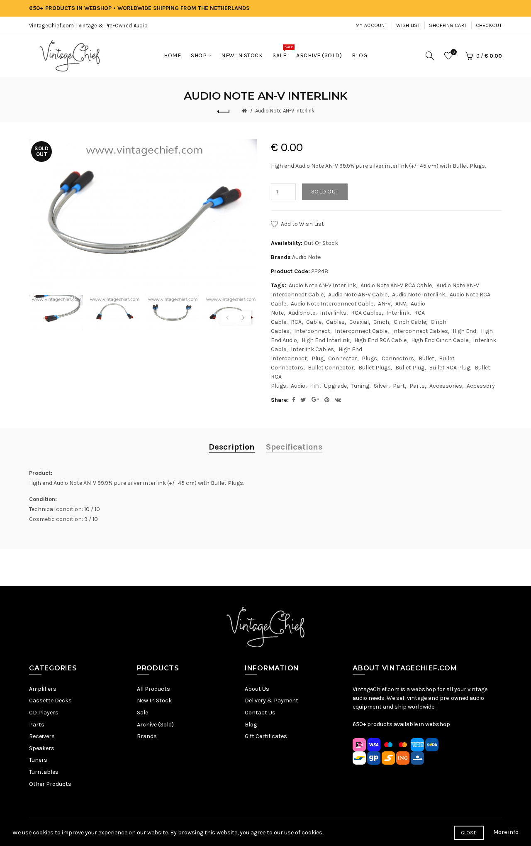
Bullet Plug (409, 367)
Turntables (43, 771)
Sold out (325, 191)
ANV (400, 303)
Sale (142, 712)
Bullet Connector (331, 367)
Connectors (398, 358)
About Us (257, 688)
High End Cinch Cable (439, 340)
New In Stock (154, 700)
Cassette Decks (50, 700)
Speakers (41, 748)
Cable (314, 321)
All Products (153, 688)
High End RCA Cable (380, 340)
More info (506, 832)
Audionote (301, 312)
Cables (335, 321)
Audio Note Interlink (418, 294)
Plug (318, 358)
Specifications (294, 447)
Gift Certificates (266, 736)
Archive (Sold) (155, 724)
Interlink (397, 312)
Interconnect (312, 331)
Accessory (481, 385)
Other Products (50, 783)
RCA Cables (366, 312)
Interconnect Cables (420, 331)
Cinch (381, 321)
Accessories (445, 385)
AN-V (384, 303)
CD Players (43, 712)
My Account (371, 25)
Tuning (360, 385)
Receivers (42, 736)
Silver (381, 385)
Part (399, 385)
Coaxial (359, 321)
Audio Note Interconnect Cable (332, 303)
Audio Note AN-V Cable (357, 294)
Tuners (38, 759)
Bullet (426, 358)
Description (232, 447)
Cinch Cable (410, 321)
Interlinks (333, 312)
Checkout (489, 25)
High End (464, 331)
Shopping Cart (448, 25)
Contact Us (260, 712)
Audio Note (306, 257)
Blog (251, 724)
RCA (296, 321)
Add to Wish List (302, 223)
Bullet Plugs (374, 367)
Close (469, 833)
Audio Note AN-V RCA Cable (396, 285)
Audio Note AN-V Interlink (284, 111)
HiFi (314, 385)
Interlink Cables (312, 349)
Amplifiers (42, 688)
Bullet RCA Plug (449, 367)
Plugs (369, 358)
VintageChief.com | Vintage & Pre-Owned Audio (88, 25)
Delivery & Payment (271, 700)
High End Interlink (326, 340)
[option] (56, 313)
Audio (298, 385)
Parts (417, 385)
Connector (342, 358)
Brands (147, 736)
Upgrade (335, 385)
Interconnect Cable (361, 331)
